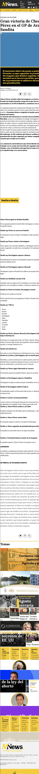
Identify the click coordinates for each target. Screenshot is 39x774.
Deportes (33, 681)
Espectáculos (23, 10)
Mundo (14, 10)
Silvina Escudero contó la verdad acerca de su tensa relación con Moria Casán (35, 730)
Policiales (7, 10)
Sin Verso (31, 10)
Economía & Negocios (27, 596)
